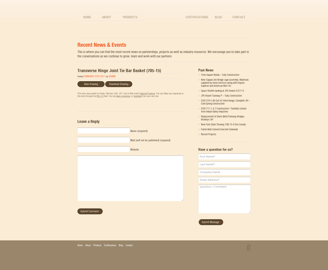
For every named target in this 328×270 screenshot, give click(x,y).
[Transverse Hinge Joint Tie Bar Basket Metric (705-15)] (91, 86)
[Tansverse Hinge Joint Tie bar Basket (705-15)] (118, 86)
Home (87, 17)
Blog (218, 17)
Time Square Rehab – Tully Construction (220, 74)
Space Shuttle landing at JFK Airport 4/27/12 (222, 90)
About (106, 17)
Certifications (197, 17)
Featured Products (147, 93)
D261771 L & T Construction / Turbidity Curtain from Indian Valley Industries (223, 110)
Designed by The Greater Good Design (249, 247)
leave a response (123, 96)
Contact (239, 17)
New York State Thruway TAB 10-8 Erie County (223, 124)
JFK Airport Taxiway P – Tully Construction (221, 95)
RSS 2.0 (100, 96)
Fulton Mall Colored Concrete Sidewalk (219, 129)
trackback (138, 96)
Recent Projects (208, 134)
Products (130, 17)
